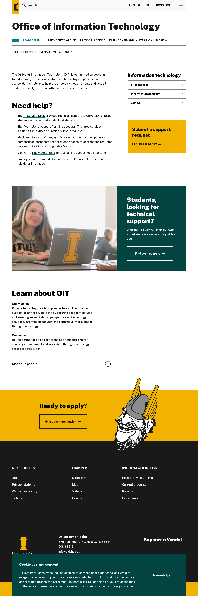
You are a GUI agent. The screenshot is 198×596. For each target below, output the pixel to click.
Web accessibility (24, 491)
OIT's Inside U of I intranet (88, 159)
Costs (148, 5)
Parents (127, 491)
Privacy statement (25, 484)
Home (15, 52)
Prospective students (137, 478)
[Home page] (15, 7)
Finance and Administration (130, 40)
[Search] (24, 5)
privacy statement (123, 586)
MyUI (21, 137)
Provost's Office (92, 40)
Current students (134, 484)
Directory (79, 478)
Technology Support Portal (41, 126)
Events (77, 498)
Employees (130, 498)
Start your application (60, 421)
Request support (144, 144)
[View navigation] (180, 5)
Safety (77, 491)
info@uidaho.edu (69, 551)
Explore (135, 5)
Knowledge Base (43, 152)
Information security (145, 93)
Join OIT (136, 102)
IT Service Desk (34, 115)
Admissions (163, 5)
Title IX (17, 498)
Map (75, 484)
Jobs (15, 478)
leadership (31, 40)
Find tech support (147, 253)
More (161, 40)
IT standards (140, 84)
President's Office (62, 40)
